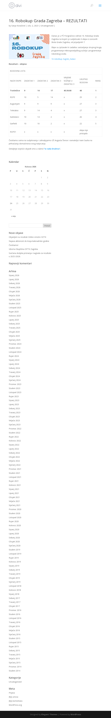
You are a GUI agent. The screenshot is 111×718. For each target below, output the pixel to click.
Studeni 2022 (14, 432)
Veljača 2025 (14, 336)
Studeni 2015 (14, 638)
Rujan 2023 (14, 396)
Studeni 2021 (14, 473)
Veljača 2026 (14, 295)
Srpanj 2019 (14, 565)
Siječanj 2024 (14, 380)
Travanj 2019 (14, 574)
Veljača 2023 (14, 420)
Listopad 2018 (15, 586)
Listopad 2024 (15, 352)
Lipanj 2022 (14, 448)
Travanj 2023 (14, 412)
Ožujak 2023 (14, 416)
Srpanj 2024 (14, 360)
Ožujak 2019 (14, 578)
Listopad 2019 (15, 553)
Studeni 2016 (14, 614)
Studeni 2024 (14, 348)
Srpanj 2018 (14, 594)
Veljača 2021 (14, 501)
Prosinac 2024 (15, 344)
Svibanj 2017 (14, 598)
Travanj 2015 (14, 654)
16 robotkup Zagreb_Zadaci (63, 59)
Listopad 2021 (15, 477)
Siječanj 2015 (14, 662)
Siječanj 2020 (14, 545)
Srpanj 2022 (14, 444)
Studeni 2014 (14, 670)
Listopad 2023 (15, 392)
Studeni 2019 (14, 549)
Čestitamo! (13, 245)
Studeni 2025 (14, 303)
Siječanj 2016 (14, 634)
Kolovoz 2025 (15, 315)
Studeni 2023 (14, 388)
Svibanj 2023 (14, 408)
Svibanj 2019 (14, 570)
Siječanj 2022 (14, 465)
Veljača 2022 (14, 461)
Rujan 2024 (14, 356)
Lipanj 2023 (14, 404)
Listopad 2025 (15, 307)
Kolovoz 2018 (15, 590)
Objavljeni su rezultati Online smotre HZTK (27, 237)
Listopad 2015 (15, 642)
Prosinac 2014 (15, 666)
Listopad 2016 (15, 618)
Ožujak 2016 (14, 626)
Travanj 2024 (14, 372)
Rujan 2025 (14, 311)
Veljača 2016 (14, 630)
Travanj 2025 (14, 327)
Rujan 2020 (14, 521)
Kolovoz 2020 (15, 525)
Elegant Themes (49, 714)
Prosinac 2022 (15, 428)
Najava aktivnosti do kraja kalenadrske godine (29, 241)
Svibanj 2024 (14, 368)
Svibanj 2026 (14, 283)
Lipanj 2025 (14, 319)
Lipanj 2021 (14, 493)
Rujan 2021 (14, 481)
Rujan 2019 (14, 557)
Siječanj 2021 (14, 505)
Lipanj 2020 (14, 533)
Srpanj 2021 (14, 489)
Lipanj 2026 (14, 279)
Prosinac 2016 (15, 610)
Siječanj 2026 (14, 299)
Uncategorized (47, 25)
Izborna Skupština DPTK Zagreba (23, 249)
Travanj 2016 (14, 622)
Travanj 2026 (14, 287)
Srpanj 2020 (14, 529)
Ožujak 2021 (14, 497)
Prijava (12, 692)
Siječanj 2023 (14, 424)
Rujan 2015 (14, 646)
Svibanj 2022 (14, 453)
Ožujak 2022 (14, 457)
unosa (13, 697)
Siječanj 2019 (14, 582)
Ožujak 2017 (14, 606)
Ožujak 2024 (14, 376)
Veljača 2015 (14, 658)
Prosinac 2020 (15, 509)
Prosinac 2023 (15, 384)
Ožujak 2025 (14, 331)
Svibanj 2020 (14, 537)
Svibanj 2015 (14, 650)
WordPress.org (15, 705)
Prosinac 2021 (15, 469)
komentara (15, 701)
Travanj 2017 (14, 602)
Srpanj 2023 (14, 400)
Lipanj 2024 (14, 364)
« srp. (13, 216)
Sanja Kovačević (18, 25)
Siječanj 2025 (14, 340)
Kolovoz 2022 (15, 440)
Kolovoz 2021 (15, 485)
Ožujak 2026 (14, 291)
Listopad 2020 (15, 517)
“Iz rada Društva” (52, 148)
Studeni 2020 (14, 513)
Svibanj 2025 (14, 323)
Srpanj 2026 (14, 275)
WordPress (76, 714)
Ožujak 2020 (14, 541)
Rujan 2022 (14, 436)
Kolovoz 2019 (15, 561)
